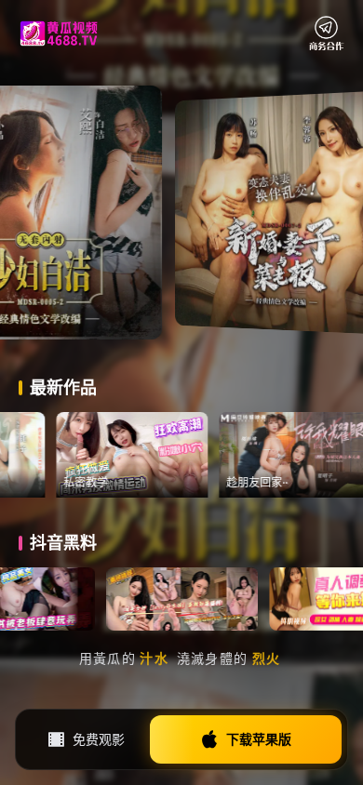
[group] (170, 455)
